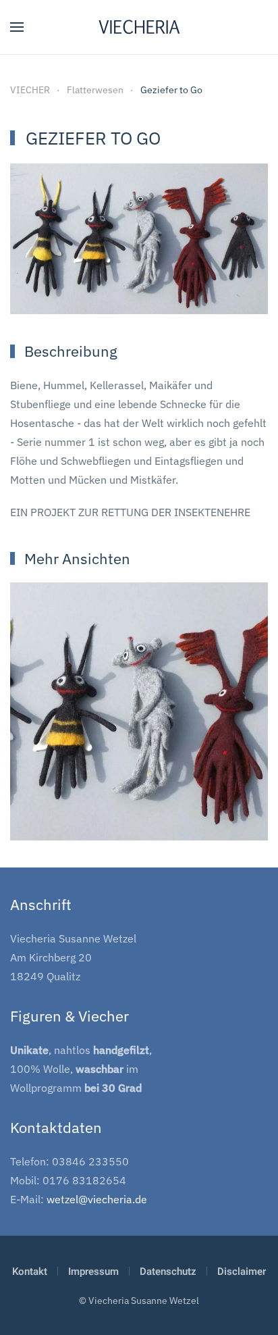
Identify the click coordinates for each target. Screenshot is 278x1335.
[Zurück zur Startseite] (139, 27)
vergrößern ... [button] (139, 805)
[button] (17, 27)
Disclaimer (241, 1271)
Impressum (93, 1271)
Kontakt (29, 1271)
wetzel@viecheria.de (97, 1199)
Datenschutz (168, 1271)
